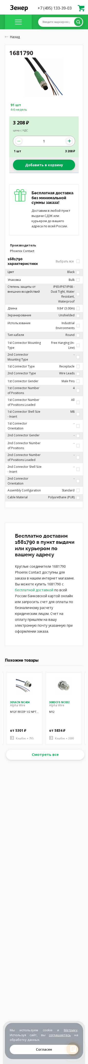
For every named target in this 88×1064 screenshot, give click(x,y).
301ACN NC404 (19, 702)
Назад (15, 36)
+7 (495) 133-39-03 (55, 8)
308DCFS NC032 (59, 702)
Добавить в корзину (44, 165)
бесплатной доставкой (34, 590)
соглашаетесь (60, 1035)
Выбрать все (65, 261)
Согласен (44, 1049)
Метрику (70, 1030)
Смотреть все (45, 754)
